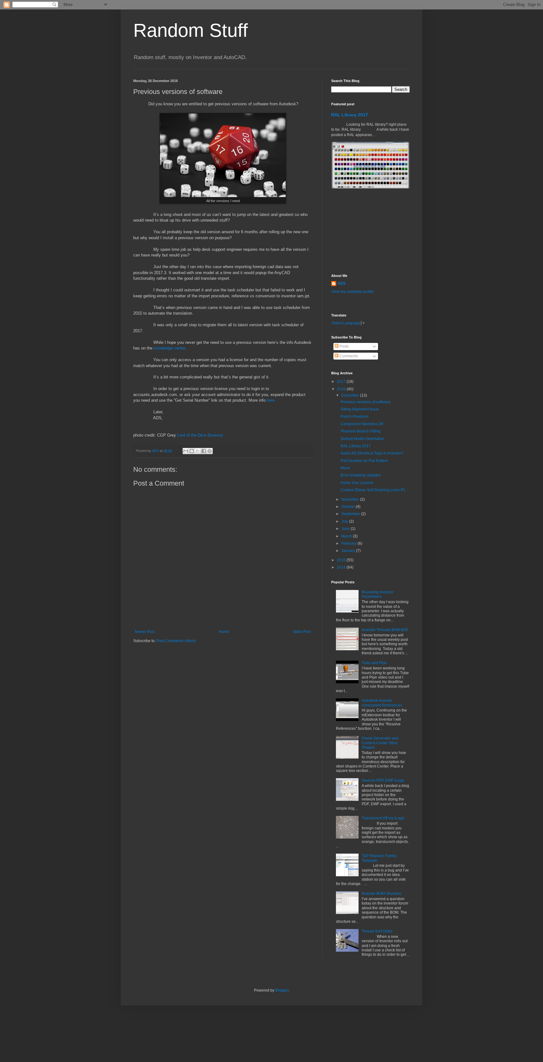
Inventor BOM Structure (381, 893)
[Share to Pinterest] (209, 451)
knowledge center (169, 348)
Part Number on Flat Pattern (364, 461)
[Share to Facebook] (203, 451)
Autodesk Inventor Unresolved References (382, 702)
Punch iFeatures (355, 416)
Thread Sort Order (377, 931)
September (351, 514)
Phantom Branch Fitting (361, 431)
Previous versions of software (366, 402)
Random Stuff (190, 30)
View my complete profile (352, 291)
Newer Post (145, 632)
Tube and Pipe (374, 663)
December (350, 395)
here (271, 400)
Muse (345, 468)
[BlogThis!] (192, 451)
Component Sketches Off (362, 424)
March (347, 536)
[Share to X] (198, 451)
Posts (343, 346)
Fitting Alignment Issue (360, 409)
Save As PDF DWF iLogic (383, 780)
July (345, 521)
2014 (342, 567)
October (348, 506)
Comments (348, 356)
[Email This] (186, 451)
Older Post (302, 632)
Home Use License (357, 483)
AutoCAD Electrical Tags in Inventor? (372, 453)
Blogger (281, 990)
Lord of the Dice (191, 435)
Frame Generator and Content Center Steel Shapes (380, 743)
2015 (342, 560)
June (346, 528)
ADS (341, 283)
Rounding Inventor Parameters (377, 594)
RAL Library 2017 (349, 114)
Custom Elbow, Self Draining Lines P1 (373, 490)
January (348, 550)
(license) (215, 435)
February (349, 543)
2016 (342, 389)
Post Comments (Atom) (176, 641)
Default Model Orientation (362, 439)
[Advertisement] (362, 231)
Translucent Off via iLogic (383, 818)
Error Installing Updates (361, 475)
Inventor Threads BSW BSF (385, 630)
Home (224, 632)
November (350, 499)
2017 (342, 381)
